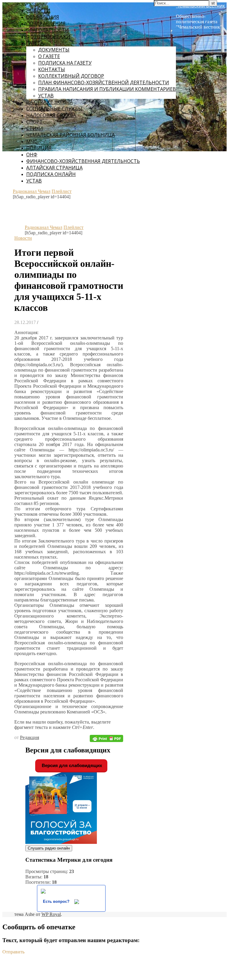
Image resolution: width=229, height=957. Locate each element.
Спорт (34, 122)
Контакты (51, 69)
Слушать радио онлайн (49, 848)
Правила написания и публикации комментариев (107, 89)
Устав (46, 95)
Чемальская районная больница (70, 135)
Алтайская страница (54, 167)
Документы (53, 49)
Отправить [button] (13, 951)
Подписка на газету (65, 63)
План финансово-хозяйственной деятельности (103, 82)
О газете (49, 56)
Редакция (29, 737)
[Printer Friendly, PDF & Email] (106, 738)
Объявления (42, 17)
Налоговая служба (51, 115)
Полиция (39, 148)
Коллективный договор (71, 76)
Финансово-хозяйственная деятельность (83, 161)
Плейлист (62, 191)
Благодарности (47, 30)
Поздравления (46, 23)
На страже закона (49, 102)
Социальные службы (54, 108)
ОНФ (31, 154)
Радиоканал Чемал (31, 191)
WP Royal (51, 914)
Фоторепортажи (48, 36)
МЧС (31, 141)
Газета (35, 43)
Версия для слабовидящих (71, 765)
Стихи (34, 128)
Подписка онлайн (51, 174)
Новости (38, 10)
